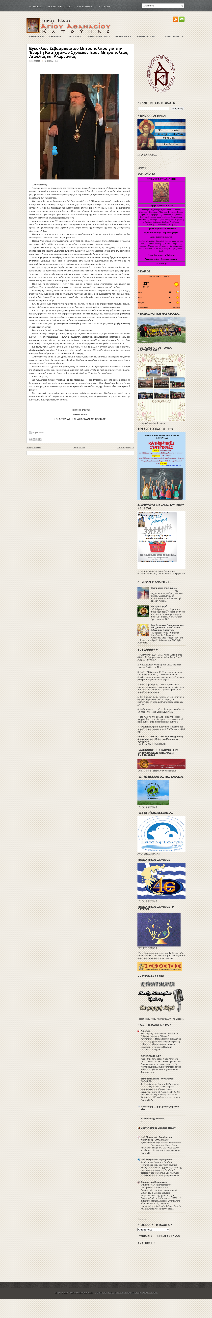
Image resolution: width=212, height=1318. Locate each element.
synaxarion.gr (161, 264)
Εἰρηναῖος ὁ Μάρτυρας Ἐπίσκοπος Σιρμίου (166, 212)
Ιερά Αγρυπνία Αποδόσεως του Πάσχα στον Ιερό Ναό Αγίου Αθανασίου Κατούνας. (167, 627)
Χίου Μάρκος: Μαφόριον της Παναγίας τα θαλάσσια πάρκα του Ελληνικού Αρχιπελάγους (159, 1036)
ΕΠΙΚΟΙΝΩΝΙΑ (104, 7)
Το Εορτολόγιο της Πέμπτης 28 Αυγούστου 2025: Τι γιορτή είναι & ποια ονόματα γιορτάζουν (160, 1087)
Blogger (179, 1019)
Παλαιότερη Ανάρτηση (125, 447)
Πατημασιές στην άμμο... (164, 588)
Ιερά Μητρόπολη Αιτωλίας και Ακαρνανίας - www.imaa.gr (156, 1138)
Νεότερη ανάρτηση (33, 447)
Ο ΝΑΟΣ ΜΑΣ (74, 36)
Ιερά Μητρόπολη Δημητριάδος (156, 1159)
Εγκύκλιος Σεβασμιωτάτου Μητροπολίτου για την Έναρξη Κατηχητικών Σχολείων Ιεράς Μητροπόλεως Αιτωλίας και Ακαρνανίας (78, 52)
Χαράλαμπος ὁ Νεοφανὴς (166, 224)
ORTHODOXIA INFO (151, 1056)
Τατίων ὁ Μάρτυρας (173, 243)
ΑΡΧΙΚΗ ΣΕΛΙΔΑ (36, 36)
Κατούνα (141, 168)
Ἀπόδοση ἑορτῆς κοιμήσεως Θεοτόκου (156, 209)
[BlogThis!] (33, 439)
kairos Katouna (159, 276)
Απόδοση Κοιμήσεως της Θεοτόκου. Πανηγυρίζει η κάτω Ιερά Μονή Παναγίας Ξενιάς (159, 1165)
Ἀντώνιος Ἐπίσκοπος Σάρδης (156, 222)
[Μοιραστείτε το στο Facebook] (40, 439)
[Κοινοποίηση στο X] (37, 439)
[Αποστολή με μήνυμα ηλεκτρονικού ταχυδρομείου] (30, 439)
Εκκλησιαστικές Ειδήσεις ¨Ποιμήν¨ (158, 1128)
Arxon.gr (145, 1031)
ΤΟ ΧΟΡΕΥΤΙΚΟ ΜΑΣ (172, 36)
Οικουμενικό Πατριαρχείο (154, 1182)
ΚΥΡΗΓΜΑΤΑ (55, 36)
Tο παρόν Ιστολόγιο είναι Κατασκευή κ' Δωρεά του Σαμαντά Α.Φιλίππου (126, 1293)
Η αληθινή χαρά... (160, 606)
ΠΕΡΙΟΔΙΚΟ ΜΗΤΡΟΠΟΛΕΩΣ (60, 7)
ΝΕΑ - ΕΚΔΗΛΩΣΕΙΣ (85, 7)
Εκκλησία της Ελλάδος (152, 1118)
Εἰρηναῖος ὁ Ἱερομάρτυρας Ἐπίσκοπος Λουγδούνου (161, 214)
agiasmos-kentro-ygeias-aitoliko (155, 1142)
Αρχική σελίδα (36, 7)
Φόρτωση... (142, 1219)
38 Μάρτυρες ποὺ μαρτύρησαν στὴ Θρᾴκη (167, 219)
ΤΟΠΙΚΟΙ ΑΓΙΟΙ (123, 36)
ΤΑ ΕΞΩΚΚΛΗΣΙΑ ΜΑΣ (146, 36)
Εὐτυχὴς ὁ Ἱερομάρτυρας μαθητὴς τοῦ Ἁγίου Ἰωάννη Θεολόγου (161, 242)
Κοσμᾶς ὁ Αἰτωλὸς (146, 241)
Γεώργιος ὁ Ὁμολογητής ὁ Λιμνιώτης (153, 246)
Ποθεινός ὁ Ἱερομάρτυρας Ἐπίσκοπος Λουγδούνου (160, 217)
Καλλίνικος (143, 219)
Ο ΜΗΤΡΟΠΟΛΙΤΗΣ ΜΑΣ (98, 36)
